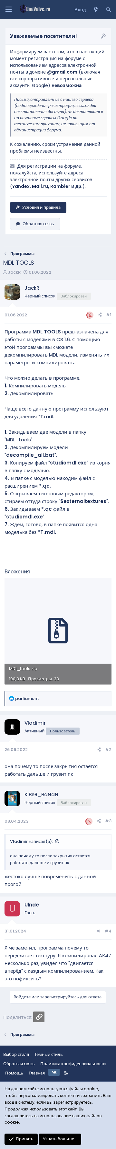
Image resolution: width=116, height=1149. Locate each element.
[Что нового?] (95, 9)
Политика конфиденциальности (73, 1064)
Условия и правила (41, 207)
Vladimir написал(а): (31, 841)
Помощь (14, 1073)
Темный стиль (48, 1054)
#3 (108, 821)
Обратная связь (38, 224)
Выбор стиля (16, 1054)
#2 (108, 750)
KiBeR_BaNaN (41, 794)
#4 (108, 931)
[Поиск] (108, 9)
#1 (108, 315)
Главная (37, 1073)
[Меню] (8, 9)
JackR (14, 272)
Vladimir (35, 723)
